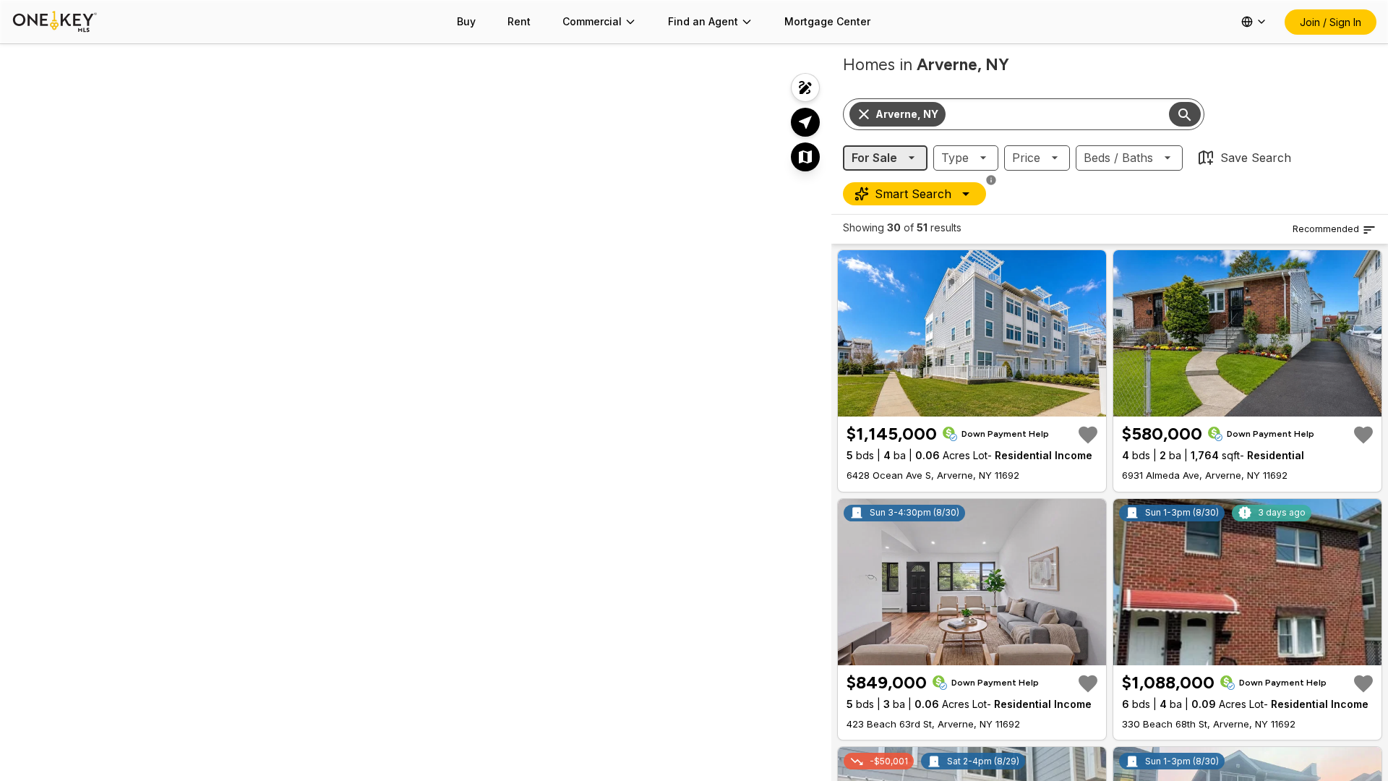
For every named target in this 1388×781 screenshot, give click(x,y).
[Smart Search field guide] (991, 180)
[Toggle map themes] (805, 156)
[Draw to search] (805, 87)
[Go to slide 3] (974, 404)
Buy (466, 21)
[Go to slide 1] (955, 404)
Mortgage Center (827, 21)
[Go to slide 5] (991, 404)
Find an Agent (703, 21)
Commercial (592, 21)
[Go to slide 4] (982, 404)
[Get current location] (805, 122)
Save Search (1255, 157)
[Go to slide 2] (965, 404)
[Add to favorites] (1088, 434)
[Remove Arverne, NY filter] (864, 114)
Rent (519, 21)
